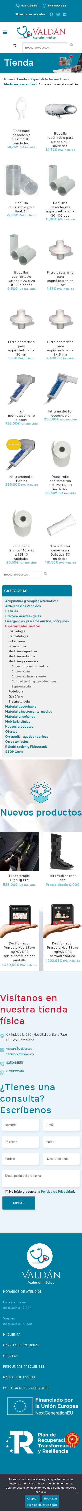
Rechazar (50, 1498)
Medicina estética (21, 656)
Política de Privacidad (57, 1192)
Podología (15, 691)
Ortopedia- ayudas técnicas (26, 737)
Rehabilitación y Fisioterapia (26, 747)
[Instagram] (58, 14)
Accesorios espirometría (30, 666)
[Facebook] (51, 14)
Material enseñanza (20, 716)
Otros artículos (17, 742)
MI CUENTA (12, 1334)
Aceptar (32, 1498)
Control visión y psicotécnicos (34, 681)
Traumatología (19, 701)
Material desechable (20, 706)
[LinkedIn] (65, 14)
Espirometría (21, 686)
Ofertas (11, 732)
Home (8, 79)
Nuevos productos (19, 727)
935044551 (14, 1063)
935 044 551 (29, 5)
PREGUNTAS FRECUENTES (24, 1366)
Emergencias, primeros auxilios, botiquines (37, 621)
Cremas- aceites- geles (23, 616)
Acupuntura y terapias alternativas (31, 601)
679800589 (15, 1071)
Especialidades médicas (48, 79)
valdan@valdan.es (19, 1049)
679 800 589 (57, 5)
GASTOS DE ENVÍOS (19, 1377)
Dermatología (18, 636)
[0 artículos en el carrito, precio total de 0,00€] (15, 45)
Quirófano (15, 696)
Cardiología (16, 631)
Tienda (21, 79)
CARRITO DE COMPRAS (21, 1345)
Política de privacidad (42, 1505)
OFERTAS (10, 1356)
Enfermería (16, 641)
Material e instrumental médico (28, 711)
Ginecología (17, 646)
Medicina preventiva (19, 84)
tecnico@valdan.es (20, 1054)
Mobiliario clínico (17, 722)
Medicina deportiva (22, 651)
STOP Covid (14, 752)
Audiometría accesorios (29, 676)
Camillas (11, 611)
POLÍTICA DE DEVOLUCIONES (26, 1388)
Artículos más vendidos (23, 606)
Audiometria (21, 671)
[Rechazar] (77, 1492)
